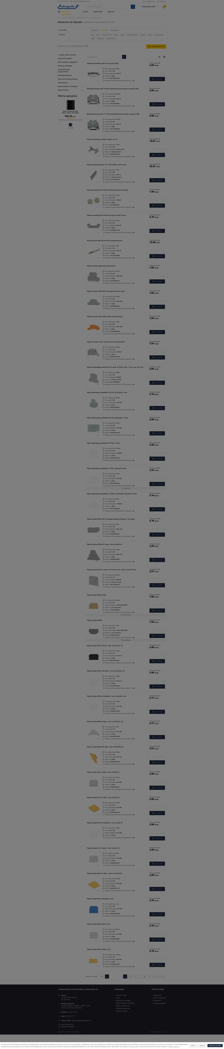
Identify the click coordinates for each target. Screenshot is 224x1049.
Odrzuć (193, 1045)
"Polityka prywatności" (173, 1046)
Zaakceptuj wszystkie (215, 1045)
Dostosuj (202, 1045)
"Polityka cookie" (133, 1046)
